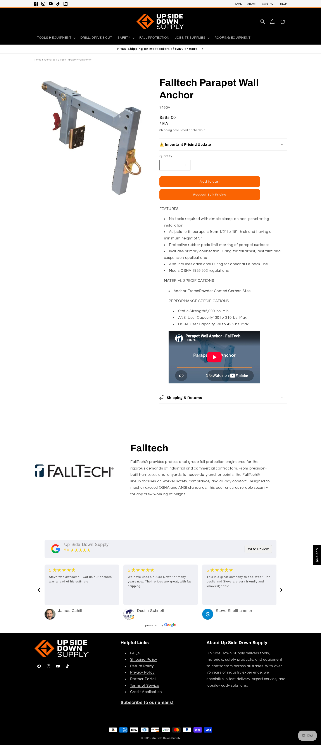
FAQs (135, 653)
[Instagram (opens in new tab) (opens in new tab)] (43, 4)
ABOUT (252, 3)
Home (38, 60)
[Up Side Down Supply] (55, 548)
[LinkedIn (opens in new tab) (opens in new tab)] (65, 4)
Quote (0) (317, 555)
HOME (238, 3)
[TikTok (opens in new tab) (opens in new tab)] (58, 4)
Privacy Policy (142, 672)
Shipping (165, 130)
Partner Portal (143, 679)
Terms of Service (144, 686)
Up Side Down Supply (86, 544)
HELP (283, 3)
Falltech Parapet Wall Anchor (74, 60)
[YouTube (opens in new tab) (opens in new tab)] (51, 4)
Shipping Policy (143, 660)
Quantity (165, 156)
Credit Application (146, 692)
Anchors (49, 60)
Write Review (258, 549)
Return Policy (142, 666)
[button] (262, 22)
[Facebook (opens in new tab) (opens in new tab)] (36, 4)
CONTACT (268, 3)
